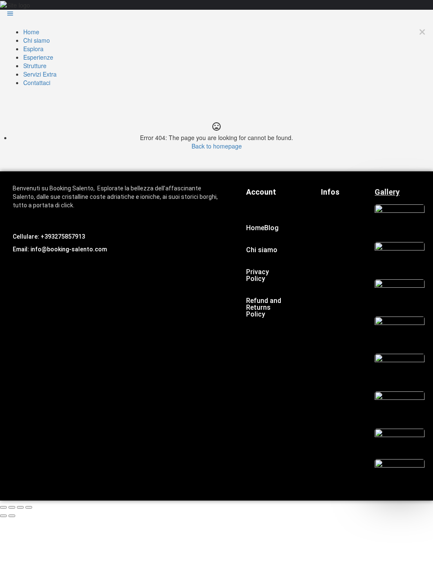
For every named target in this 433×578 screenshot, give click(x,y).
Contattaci (36, 82)
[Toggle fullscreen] (20, 507)
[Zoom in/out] (28, 507)
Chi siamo (36, 40)
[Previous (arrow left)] (3, 516)
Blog (271, 228)
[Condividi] (11, 507)
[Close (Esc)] (3, 507)
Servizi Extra (40, 74)
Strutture (35, 65)
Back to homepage (217, 146)
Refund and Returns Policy (263, 307)
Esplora (33, 48)
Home (31, 32)
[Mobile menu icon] (216, 14)
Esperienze (38, 57)
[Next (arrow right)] (11, 516)
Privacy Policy (257, 275)
